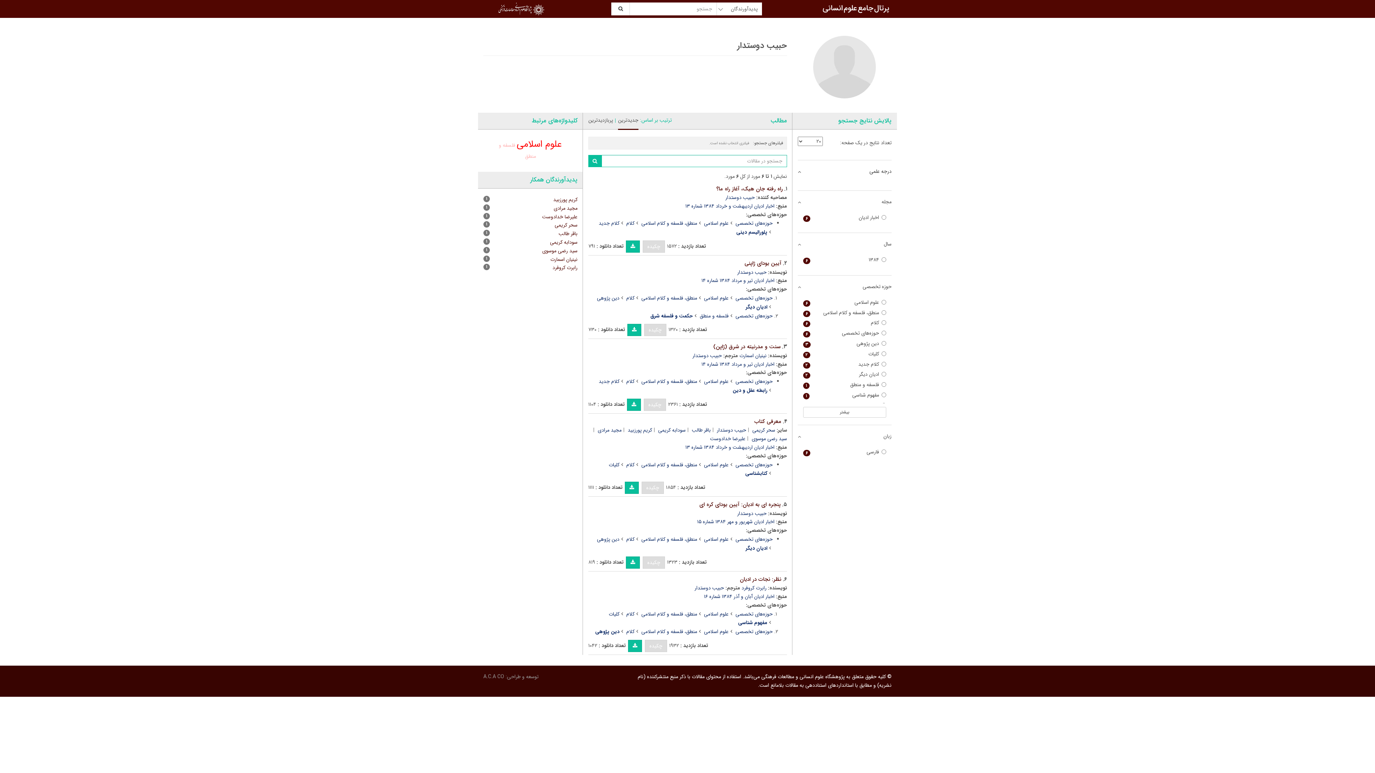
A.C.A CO (493, 677)
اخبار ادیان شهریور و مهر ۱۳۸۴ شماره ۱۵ (736, 522)
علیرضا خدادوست (728, 439)
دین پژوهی (608, 298)
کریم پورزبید (640, 430)
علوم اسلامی (716, 223)
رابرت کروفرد (754, 588)
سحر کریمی (763, 430)
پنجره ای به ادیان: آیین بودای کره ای (740, 504)
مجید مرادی (610, 430)
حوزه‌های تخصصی (754, 223)
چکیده (653, 247)
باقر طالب (701, 430)
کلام (630, 223)
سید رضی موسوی (560, 251)
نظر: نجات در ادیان (760, 579)
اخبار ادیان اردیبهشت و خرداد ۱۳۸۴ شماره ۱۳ (730, 206)
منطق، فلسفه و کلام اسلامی (669, 223)
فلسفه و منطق (714, 316)
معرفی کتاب (767, 421)
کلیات (614, 465)
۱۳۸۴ (842, 260)
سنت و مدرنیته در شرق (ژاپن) (747, 346)
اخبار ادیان (842, 218)
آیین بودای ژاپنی (762, 263)
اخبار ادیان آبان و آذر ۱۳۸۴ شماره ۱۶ (739, 597)
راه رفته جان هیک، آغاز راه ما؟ (749, 189)
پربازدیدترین (600, 120)
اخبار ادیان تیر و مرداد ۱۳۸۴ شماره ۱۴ (738, 281)
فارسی (842, 452)
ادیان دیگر (842, 374)
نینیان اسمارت (753, 356)
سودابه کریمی (672, 430)
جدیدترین (628, 120)
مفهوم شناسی (842, 395)
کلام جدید (609, 223)
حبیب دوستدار (740, 197)
